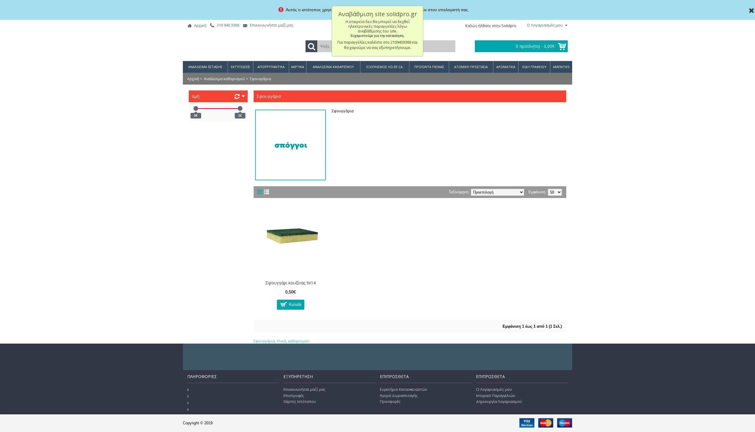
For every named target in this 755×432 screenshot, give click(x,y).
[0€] (195, 108)
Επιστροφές (293, 395)
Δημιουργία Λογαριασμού (499, 401)
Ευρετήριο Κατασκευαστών (403, 389)
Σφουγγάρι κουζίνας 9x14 (290, 283)
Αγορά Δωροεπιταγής (399, 395)
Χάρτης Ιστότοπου (299, 401)
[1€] (240, 108)
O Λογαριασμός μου (494, 389)
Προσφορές (390, 401)
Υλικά (281, 341)
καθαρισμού (299, 341)
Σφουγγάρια (264, 341)
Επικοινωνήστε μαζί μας (304, 389)
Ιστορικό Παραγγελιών (495, 395)
